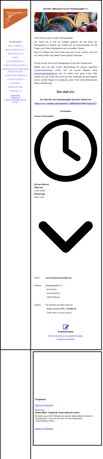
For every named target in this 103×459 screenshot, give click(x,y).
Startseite (15, 42)
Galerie (14, 83)
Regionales (15, 53)
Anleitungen (15, 79)
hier (50, 83)
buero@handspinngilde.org (45, 73)
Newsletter (15, 87)
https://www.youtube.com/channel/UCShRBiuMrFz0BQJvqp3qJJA (66, 103)
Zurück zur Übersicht (44, 405)
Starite (15, 96)
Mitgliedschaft (14, 50)
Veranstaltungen (15, 65)
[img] (15, 19)
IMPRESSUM (15, 98)
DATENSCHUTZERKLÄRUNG (15, 100)
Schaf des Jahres (15, 75)
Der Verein (14, 46)
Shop (15, 57)
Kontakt (15, 91)
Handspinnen (15, 61)
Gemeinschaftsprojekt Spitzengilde (15, 70)
